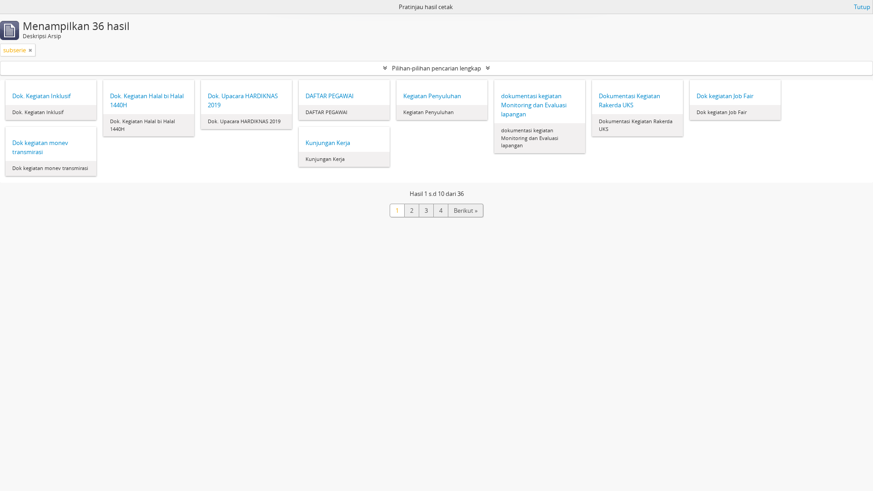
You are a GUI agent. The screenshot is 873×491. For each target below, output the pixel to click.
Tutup (862, 7)
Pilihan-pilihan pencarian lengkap (436, 68)
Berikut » (465, 210)
